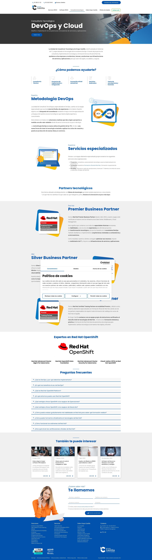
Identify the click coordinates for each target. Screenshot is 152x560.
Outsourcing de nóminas (60, 535)
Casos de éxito (81, 530)
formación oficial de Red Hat (92, 165)
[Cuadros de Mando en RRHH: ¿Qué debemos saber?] (87, 451)
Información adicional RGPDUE (43, 557)
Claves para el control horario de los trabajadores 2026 (62, 462)
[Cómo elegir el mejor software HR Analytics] (41, 451)
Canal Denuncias (35, 538)
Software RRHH (63, 10)
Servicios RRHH (52, 10)
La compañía (80, 525)
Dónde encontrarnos (82, 541)
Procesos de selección (60, 530)
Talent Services (58, 525)
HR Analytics (34, 540)
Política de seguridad (71, 557)
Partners (79, 527)
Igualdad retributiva (59, 529)
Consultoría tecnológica (77, 10)
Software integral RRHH (37, 525)
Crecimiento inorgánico (83, 535)
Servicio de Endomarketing (61, 532)
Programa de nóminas (37, 535)
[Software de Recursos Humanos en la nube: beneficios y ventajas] (110, 451)
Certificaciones (81, 529)
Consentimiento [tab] (52, 268)
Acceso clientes (60, 2)
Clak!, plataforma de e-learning (38, 527)
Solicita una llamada (94, 513)
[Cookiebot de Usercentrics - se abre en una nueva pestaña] (103, 263)
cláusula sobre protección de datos (85, 506)
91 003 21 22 (37, 2)
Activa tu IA (116, 10)
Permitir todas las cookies (98, 296)
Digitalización (34, 541)
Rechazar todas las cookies (53, 296)
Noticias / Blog (81, 532)
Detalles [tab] (76, 268)
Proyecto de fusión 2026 (83, 537)
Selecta (33, 529)
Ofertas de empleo (105, 10)
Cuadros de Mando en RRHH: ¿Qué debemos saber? (87, 462)
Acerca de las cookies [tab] (100, 268)
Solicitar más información (111, 2)
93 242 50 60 (49, 2)
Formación (57, 533)
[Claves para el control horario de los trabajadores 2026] (64, 451)
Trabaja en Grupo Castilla (83, 533)
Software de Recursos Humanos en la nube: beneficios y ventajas (108, 462)
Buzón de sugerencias (83, 540)
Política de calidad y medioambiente (58, 557)
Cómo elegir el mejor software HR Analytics (39, 462)
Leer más (45, 475)
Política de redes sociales (82, 557)
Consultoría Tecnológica (60, 537)
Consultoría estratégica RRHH (61, 527)
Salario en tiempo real (36, 543)
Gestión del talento (35, 533)
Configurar (75, 296)
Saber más (37, 35)
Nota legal (33, 557)
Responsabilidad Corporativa (84, 538)
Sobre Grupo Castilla (91, 10)
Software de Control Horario (38, 537)
